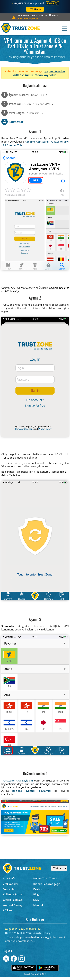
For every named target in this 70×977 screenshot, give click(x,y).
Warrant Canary (13, 905)
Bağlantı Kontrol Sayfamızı (31, 790)
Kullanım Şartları (13, 894)
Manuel (38, 905)
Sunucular (9, 889)
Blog (36, 894)
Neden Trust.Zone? (45, 878)
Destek (37, 889)
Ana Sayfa (9, 878)
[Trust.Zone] (20, 28)
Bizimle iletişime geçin (46, 884)
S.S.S (36, 899)
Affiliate (8, 910)
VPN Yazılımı (10, 884)
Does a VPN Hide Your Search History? (28, 933)
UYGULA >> (35, 9)
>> (28, 18)
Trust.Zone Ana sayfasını (17, 780)
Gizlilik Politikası (13, 899)
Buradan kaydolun (44, 75)
